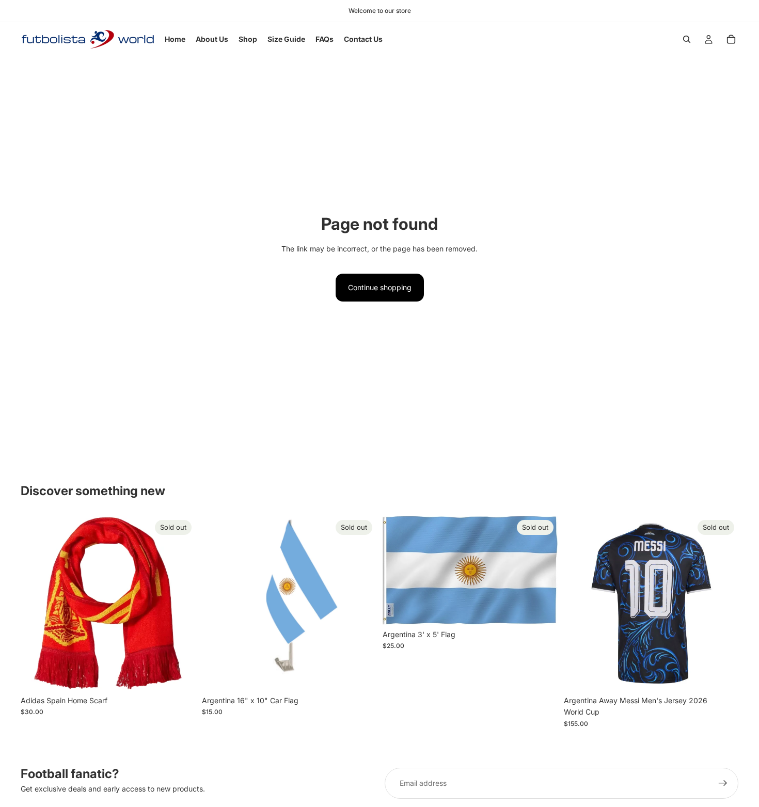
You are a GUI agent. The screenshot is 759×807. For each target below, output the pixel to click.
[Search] (686, 39)
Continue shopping (380, 287)
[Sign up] (723, 783)
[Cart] (731, 39)
